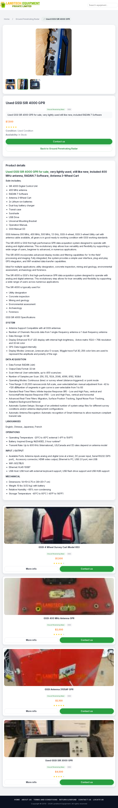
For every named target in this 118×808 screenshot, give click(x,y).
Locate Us (98, 800)
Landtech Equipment (62, 804)
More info (31, 568)
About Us (27, 800)
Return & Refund (68, 800)
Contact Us (85, 800)
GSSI (69, 109)
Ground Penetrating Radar (27, 19)
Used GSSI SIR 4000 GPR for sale (27, 171)
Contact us (59, 141)
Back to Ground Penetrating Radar (59, 148)
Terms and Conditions (45, 800)
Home (7, 19)
